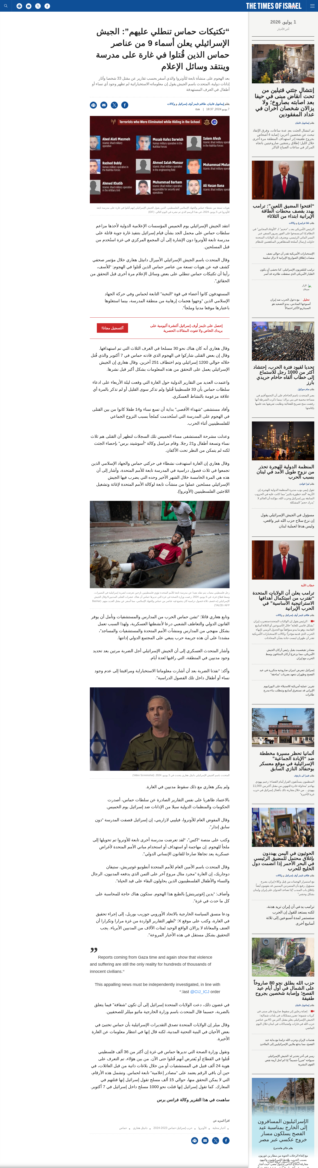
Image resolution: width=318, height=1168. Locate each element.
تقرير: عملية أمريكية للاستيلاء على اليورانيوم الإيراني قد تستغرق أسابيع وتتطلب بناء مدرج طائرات (289, 690)
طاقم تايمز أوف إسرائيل (192, 103)
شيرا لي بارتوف (301, 775)
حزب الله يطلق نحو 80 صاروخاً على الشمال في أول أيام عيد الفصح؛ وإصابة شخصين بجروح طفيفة (284, 990)
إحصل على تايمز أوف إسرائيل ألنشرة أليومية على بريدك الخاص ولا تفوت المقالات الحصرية (186, 328)
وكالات (171, 103)
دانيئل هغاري (140, 1128)
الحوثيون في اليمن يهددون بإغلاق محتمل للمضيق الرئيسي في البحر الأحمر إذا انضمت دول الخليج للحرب (283, 861)
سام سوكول (303, 389)
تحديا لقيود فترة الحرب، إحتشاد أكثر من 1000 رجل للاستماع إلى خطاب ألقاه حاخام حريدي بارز (283, 374)
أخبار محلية (219, 1128)
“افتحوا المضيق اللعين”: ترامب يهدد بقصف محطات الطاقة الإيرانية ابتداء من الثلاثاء (283, 211)
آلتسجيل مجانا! (112, 328)
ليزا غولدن (304, 483)
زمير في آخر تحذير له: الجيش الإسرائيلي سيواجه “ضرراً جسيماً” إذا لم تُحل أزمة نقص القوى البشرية (289, 1060)
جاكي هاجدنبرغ (281, 1148)
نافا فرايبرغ (303, 223)
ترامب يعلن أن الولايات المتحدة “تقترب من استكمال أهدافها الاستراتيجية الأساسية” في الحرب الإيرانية (283, 600)
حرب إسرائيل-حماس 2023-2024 (172, 1128)
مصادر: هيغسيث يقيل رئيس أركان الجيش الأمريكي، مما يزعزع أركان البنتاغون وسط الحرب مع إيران (290, 654)
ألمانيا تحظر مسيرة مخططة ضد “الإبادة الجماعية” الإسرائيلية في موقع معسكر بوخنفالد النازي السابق (287, 761)
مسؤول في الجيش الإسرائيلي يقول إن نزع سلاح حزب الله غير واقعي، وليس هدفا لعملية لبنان (287, 520)
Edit (198, 109)
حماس (123, 1128)
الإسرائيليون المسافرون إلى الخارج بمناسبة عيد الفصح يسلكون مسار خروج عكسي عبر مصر (283, 1130)
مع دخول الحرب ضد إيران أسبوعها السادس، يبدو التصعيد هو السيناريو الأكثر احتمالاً (290, 304)
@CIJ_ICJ (199, 991)
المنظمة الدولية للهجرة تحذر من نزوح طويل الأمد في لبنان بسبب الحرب (285, 471)
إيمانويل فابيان (215, 103)
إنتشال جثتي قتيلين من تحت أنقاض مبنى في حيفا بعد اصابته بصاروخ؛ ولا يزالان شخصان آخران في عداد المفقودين (284, 102)
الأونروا (202, 1128)
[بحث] (5, 6)
